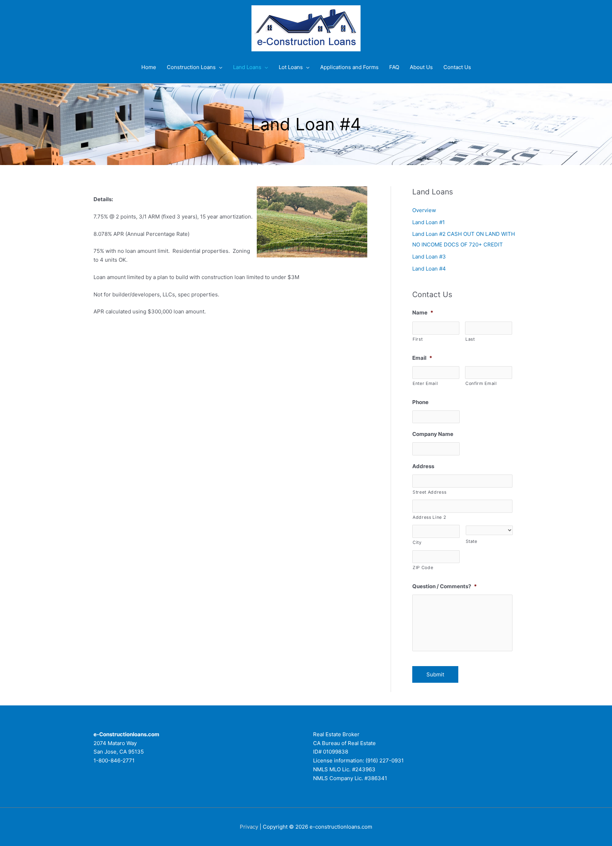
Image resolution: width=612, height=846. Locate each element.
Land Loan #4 (429, 268)
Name (422, 312)
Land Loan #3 (429, 256)
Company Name (432, 434)
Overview (424, 210)
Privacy (249, 826)
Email (422, 357)
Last (470, 339)
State (471, 541)
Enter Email (425, 383)
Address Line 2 (429, 517)
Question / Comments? (444, 586)
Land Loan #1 (428, 222)
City (417, 542)
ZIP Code (423, 567)
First (418, 339)
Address (423, 466)
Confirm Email (481, 383)
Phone (420, 402)
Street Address (429, 492)
